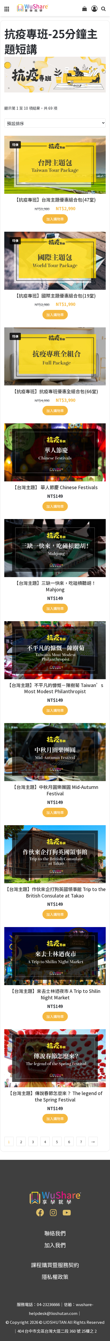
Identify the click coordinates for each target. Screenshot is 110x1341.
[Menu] (6, 10)
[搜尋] (103, 10)
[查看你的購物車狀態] (84, 10)
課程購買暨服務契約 (55, 1265)
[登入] (94, 10)
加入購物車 (55, 218)
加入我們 (55, 1245)
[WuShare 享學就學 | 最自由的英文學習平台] (32, 8)
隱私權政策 (55, 1277)
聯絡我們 (55, 1233)
